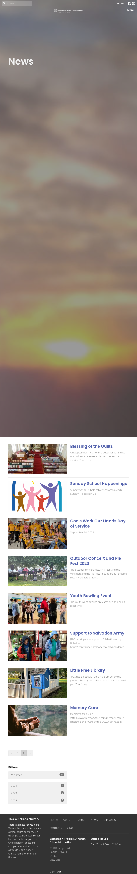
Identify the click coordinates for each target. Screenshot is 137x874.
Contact (120, 3)
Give (70, 828)
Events (80, 820)
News (94, 820)
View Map (55, 859)
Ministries (37, 775)
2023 (37, 793)
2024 (37, 785)
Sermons (56, 828)
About (67, 820)
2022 (37, 800)
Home (54, 820)
